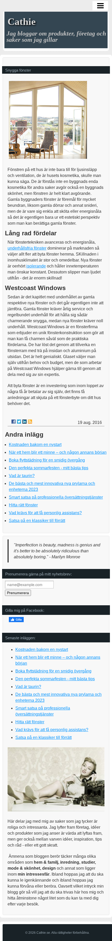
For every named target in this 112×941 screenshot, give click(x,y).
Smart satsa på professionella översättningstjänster (56, 497)
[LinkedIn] (24, 422)
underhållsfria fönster (27, 248)
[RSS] (30, 422)
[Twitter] (19, 422)
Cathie (22, 21)
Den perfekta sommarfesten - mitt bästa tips (48, 468)
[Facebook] (13, 422)
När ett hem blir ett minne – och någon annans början (58, 452)
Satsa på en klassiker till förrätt (37, 520)
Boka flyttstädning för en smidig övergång (47, 460)
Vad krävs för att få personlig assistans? (45, 513)
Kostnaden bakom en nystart (35, 444)
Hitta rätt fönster (23, 505)
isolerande (36, 266)
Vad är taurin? (22, 475)
